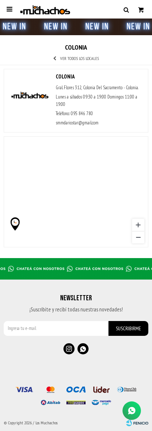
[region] (76, 192)
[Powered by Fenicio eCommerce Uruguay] (137, 422)
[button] (126, 9)
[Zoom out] (138, 237)
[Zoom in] (138, 225)
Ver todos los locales (79, 58)
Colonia (65, 76)
